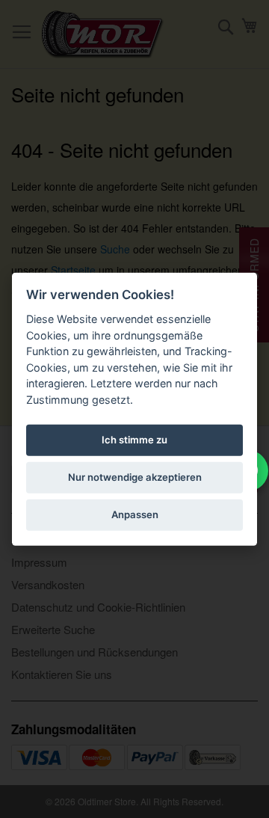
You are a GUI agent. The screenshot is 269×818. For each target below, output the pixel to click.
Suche (115, 249)
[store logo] (102, 34)
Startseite (73, 269)
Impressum (39, 562)
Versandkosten (47, 584)
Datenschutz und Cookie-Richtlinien (98, 607)
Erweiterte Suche (53, 629)
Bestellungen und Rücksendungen (94, 651)
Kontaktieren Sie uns (61, 674)
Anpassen (134, 514)
